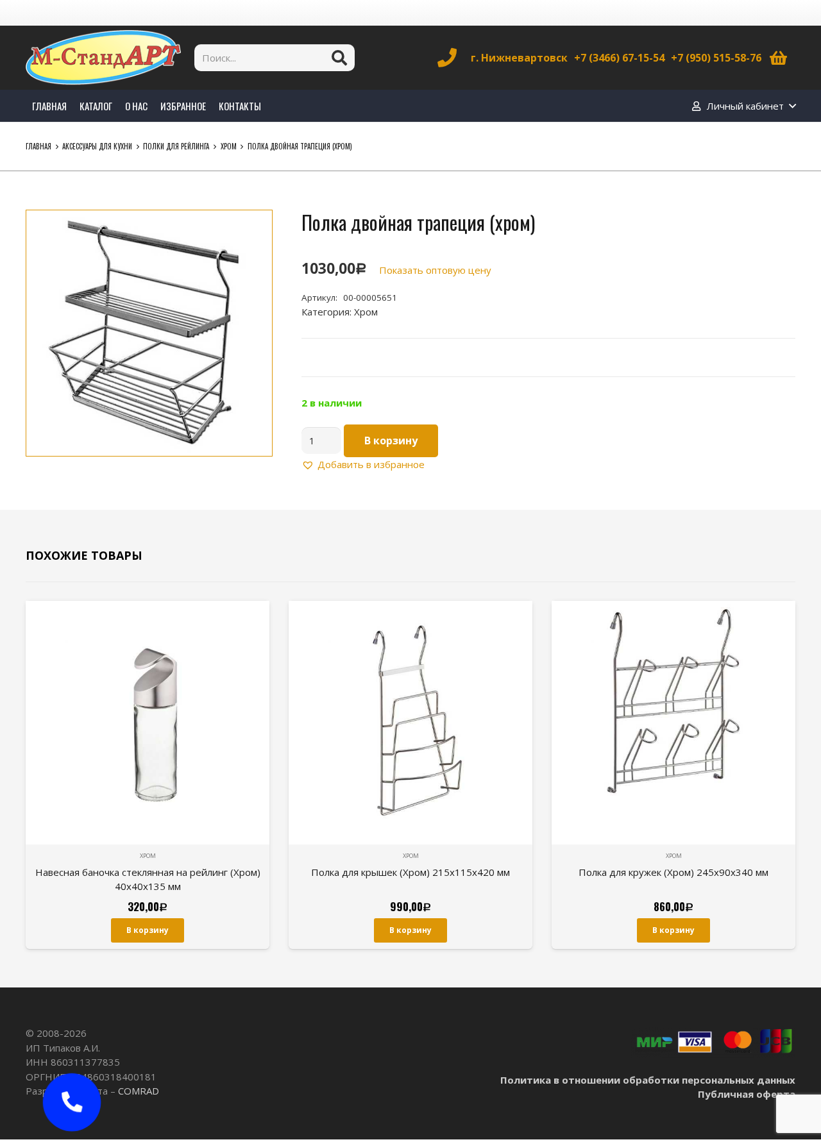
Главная (38, 146)
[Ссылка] (103, 58)
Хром (229, 146)
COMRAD (138, 1090)
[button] (252, 229)
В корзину (391, 440)
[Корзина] (778, 58)
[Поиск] (339, 57)
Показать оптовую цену (435, 270)
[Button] (71, 1102)
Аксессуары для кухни (97, 146)
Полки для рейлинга (176, 146)
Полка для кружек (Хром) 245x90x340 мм (673, 872)
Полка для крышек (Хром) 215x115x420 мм (410, 872)
